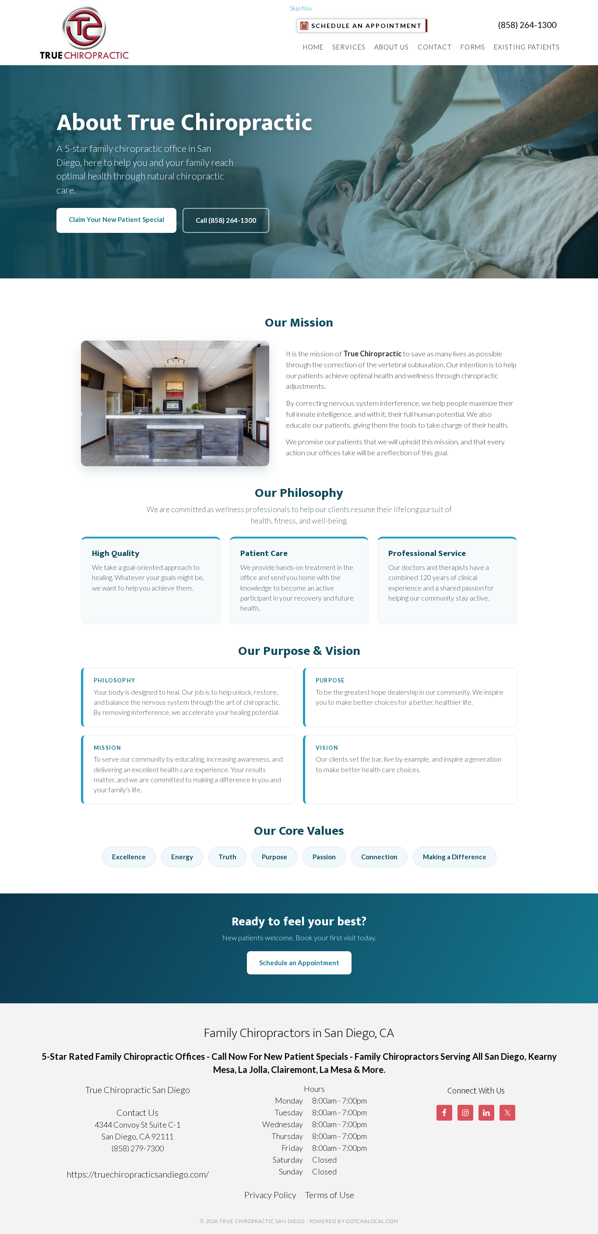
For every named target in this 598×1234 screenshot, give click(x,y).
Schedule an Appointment (299, 963)
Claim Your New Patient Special (116, 219)
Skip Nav (301, 8)
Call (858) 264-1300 (226, 220)
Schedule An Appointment (366, 25)
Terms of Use (329, 1194)
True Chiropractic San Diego (86, 32)
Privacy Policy (270, 1194)
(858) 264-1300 (527, 25)
